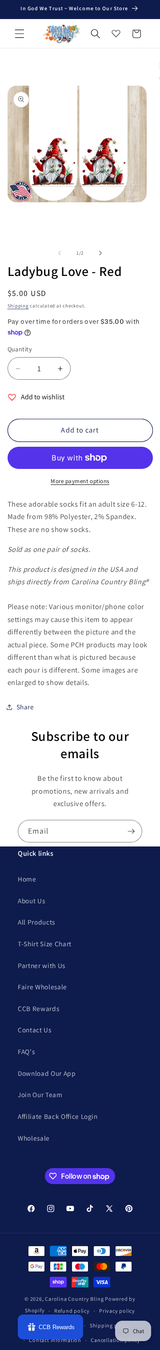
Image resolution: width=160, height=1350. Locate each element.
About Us (31, 900)
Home (27, 878)
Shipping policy (110, 1325)
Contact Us (35, 1029)
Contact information (55, 1340)
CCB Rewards (38, 1008)
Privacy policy (117, 1310)
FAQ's (26, 1051)
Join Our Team (40, 1094)
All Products (36, 921)
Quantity (20, 349)
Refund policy (72, 1310)
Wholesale (34, 1138)
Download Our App (47, 1073)
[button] (19, 33)
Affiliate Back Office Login (58, 1116)
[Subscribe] (131, 831)
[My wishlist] (116, 31)
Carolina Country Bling (74, 1298)
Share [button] (25, 706)
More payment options (80, 481)
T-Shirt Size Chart (45, 943)
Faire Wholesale (42, 986)
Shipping (18, 306)
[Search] (95, 33)
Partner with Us (41, 965)
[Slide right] (100, 253)
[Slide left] (59, 253)
